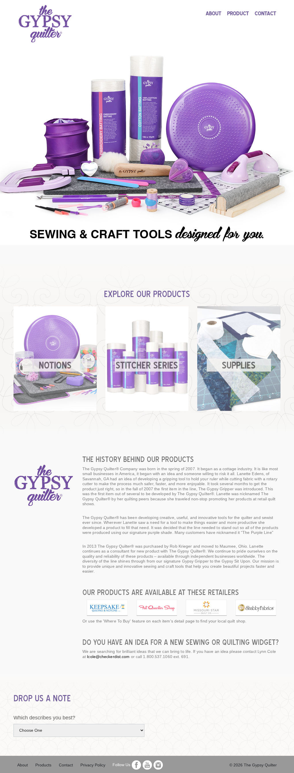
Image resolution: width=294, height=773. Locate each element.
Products (43, 765)
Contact (66, 765)
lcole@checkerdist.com (108, 656)
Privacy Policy (92, 765)
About (22, 765)
